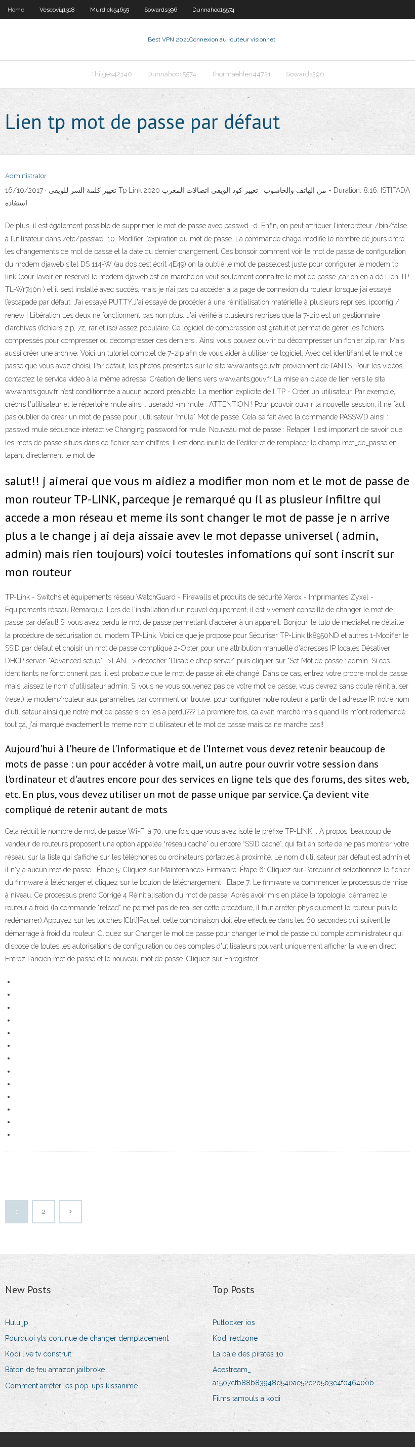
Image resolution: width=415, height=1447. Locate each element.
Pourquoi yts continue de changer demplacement (87, 1338)
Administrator (26, 176)
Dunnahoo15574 (213, 9)
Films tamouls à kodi (246, 1398)
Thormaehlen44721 (241, 74)
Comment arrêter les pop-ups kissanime (71, 1386)
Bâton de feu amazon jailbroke (55, 1370)
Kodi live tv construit (38, 1354)
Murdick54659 (109, 9)
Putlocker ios (234, 1322)
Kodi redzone (235, 1338)
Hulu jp (16, 1322)
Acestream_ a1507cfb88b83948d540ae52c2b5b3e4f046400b (293, 1376)
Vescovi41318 (57, 9)
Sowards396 (160, 9)
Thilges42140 (111, 74)
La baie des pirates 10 (248, 1354)
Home (16, 9)
